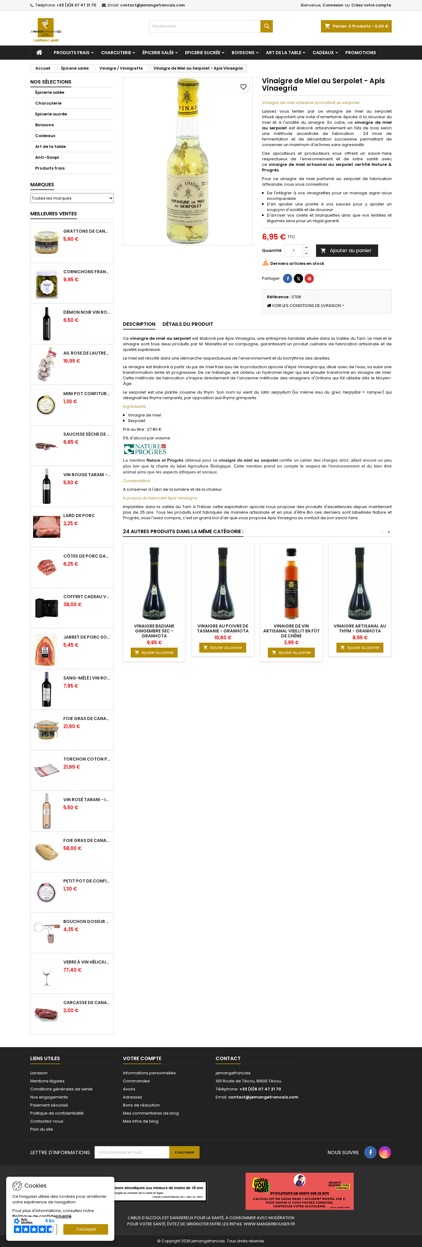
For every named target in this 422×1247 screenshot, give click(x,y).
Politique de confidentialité (57, 1113)
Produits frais (72, 53)
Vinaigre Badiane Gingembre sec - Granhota (154, 631)
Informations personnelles (149, 1073)
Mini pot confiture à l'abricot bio (87, 393)
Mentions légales (47, 1081)
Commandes (136, 1081)
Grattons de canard (87, 231)
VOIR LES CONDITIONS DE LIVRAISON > (307, 306)
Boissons (243, 53)
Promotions (360, 53)
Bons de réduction (141, 1105)
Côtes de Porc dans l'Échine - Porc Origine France (87, 556)
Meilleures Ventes (53, 213)
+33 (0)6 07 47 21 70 (76, 5)
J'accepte (86, 1229)
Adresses (132, 1097)
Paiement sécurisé (49, 1105)
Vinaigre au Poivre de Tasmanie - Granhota (223, 628)
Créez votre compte (371, 5)
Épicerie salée (158, 53)
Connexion (333, 5)
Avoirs (129, 1089)
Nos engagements (49, 1097)
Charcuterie (116, 53)
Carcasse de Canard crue (87, 1002)
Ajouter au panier (346, 250)
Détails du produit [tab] (187, 324)
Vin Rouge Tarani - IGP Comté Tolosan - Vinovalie (87, 474)
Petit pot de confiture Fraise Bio (87, 880)
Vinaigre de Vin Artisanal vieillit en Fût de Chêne (291, 631)
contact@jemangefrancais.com (152, 5)
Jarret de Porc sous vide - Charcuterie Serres (87, 637)
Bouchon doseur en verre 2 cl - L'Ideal (87, 921)
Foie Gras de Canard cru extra (87, 840)
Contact (228, 1058)
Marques (42, 184)
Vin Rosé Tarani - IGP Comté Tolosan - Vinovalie (87, 799)
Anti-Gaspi (47, 157)
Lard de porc (79, 515)
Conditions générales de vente (61, 1089)
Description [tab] (139, 324)
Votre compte (142, 1058)
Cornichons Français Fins (87, 271)
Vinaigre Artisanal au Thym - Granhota (360, 628)
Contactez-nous (46, 1121)
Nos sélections (50, 81)
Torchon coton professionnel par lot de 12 (87, 759)
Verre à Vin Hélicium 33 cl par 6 (87, 962)
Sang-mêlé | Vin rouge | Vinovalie (87, 677)
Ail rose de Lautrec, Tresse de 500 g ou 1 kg (87, 353)
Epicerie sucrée (202, 53)
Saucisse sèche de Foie (87, 434)
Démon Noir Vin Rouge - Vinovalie (87, 312)
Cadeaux (323, 53)
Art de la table (283, 53)
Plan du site (41, 1129)
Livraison (39, 1073)
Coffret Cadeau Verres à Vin (87, 596)
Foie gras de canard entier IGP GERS (87, 718)
